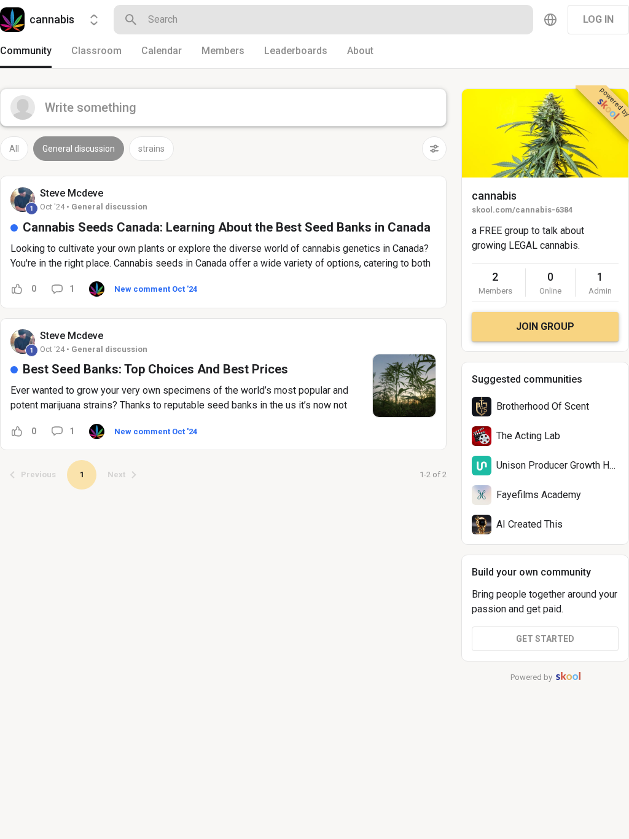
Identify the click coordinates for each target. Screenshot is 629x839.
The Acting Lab (528, 436)
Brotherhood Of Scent (542, 406)
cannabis (494, 195)
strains (151, 149)
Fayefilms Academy (538, 495)
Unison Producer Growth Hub (558, 465)
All (14, 149)
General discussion (78, 149)
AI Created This (529, 524)
